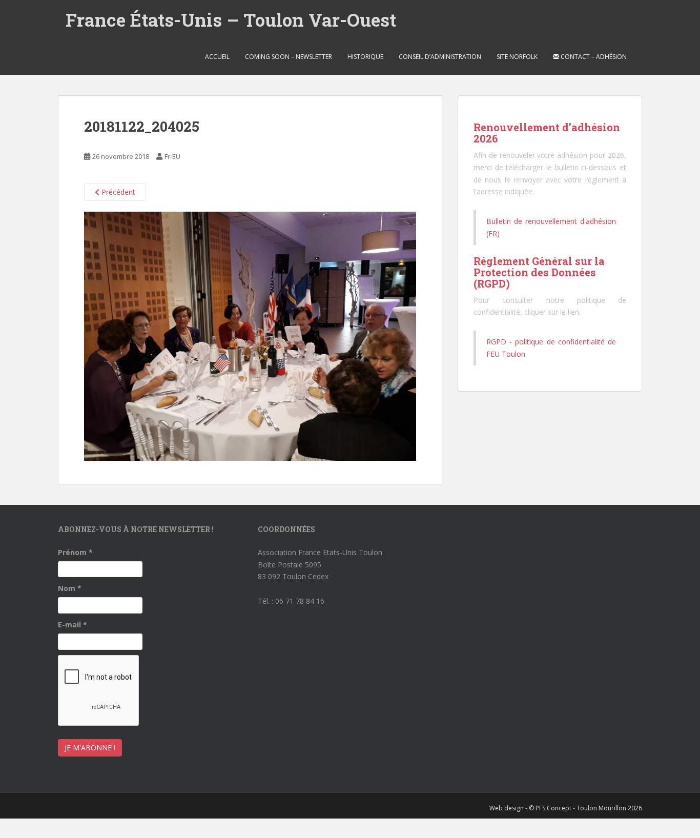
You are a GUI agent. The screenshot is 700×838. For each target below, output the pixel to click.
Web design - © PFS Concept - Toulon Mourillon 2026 (565, 808)
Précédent (117, 192)
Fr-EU (172, 156)
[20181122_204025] (250, 335)
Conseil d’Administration (440, 56)
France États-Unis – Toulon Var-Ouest (231, 19)
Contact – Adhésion (593, 56)
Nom (69, 588)
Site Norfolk (517, 56)
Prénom (75, 552)
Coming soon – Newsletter (288, 56)
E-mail (72, 624)
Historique (365, 56)
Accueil (217, 56)
